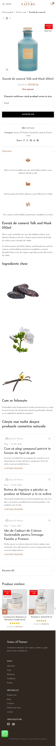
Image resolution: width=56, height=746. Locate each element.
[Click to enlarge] (7, 70)
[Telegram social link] (37, 141)
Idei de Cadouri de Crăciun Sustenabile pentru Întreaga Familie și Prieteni (23, 535)
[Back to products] (7, 18)
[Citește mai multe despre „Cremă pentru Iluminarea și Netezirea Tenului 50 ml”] (4, 611)
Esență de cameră (37, 12)
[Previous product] (3, 18)
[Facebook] (8, 724)
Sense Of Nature (21, 133)
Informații (13, 690)
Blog (6, 444)
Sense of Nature (17, 642)
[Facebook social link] (24, 141)
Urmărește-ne (14, 719)
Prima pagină (7, 12)
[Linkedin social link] (34, 141)
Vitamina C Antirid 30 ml (41, 617)
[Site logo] (28, 4)
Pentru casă (21, 12)
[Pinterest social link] (31, 141)
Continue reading (13, 468)
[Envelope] (13, 724)
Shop (9, 661)
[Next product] (10, 18)
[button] (31, 611)
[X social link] (27, 141)
